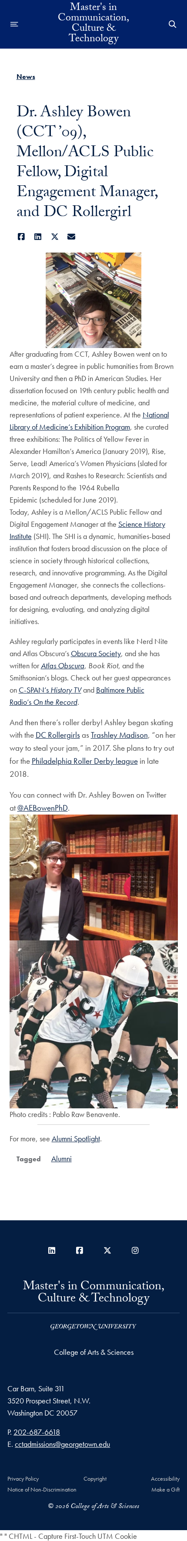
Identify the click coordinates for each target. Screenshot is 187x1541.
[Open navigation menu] (14, 24)
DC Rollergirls (58, 734)
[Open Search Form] (172, 24)
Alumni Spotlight (76, 1138)
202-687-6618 (36, 1432)
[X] (55, 237)
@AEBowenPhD (42, 807)
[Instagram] (135, 1250)
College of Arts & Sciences (94, 1352)
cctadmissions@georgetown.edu (62, 1444)
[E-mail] (72, 237)
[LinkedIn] (38, 237)
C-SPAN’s (50, 690)
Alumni (61, 1158)
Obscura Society (96, 653)
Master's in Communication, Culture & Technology (93, 24)
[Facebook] (22, 237)
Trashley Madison (119, 734)
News (26, 76)
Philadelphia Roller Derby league (85, 761)
